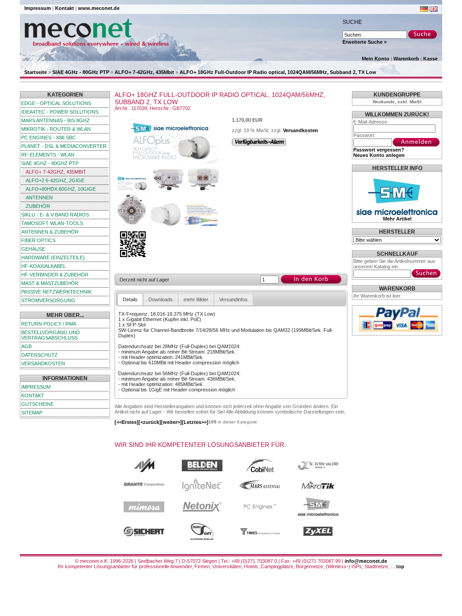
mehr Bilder (196, 299)
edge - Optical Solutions (56, 103)
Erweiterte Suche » (364, 42)
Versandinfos (233, 299)
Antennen (39, 197)
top (400, 566)
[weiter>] (171, 422)
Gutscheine (37, 404)
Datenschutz (39, 355)
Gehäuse (33, 249)
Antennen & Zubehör (50, 231)
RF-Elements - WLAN (47, 154)
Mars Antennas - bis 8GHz (55, 120)
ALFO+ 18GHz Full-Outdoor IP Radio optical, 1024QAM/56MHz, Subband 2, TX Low (278, 72)
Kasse (430, 58)
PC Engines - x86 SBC (48, 137)
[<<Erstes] (127, 422)
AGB (26, 346)
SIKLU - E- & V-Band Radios (55, 214)
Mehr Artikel (397, 218)
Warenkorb (406, 58)
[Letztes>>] (195, 422)
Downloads (160, 299)
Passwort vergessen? (378, 149)
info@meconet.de (366, 561)
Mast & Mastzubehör (50, 283)
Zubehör (38, 206)
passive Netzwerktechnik (56, 291)
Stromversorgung (48, 300)
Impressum (37, 8)
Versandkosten (43, 363)
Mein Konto (375, 58)
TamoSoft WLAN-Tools (52, 223)
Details (130, 299)
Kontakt (64, 8)
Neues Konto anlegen (379, 155)
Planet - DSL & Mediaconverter (63, 146)
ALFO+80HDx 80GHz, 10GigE (61, 189)
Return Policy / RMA (48, 323)
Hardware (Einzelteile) (53, 257)
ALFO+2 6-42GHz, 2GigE (55, 180)
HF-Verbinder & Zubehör (54, 274)
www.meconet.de (99, 8)
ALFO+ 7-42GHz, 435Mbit (144, 72)
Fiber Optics (38, 240)
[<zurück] (150, 422)
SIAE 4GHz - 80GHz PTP (80, 72)
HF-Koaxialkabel (43, 266)
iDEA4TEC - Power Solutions (59, 112)
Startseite (35, 72)
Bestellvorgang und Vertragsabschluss (50, 335)
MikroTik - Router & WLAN (56, 129)
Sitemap (31, 412)
